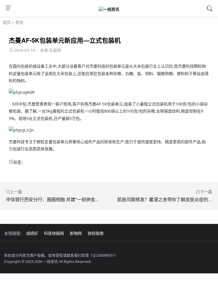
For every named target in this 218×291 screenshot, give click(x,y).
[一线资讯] (109, 9)
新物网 (76, 233)
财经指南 (96, 233)
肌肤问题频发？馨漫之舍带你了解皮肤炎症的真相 (167, 199)
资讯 (19, 22)
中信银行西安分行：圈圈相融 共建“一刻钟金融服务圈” (60, 199)
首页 (7, 22)
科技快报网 (54, 233)
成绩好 (32, 233)
